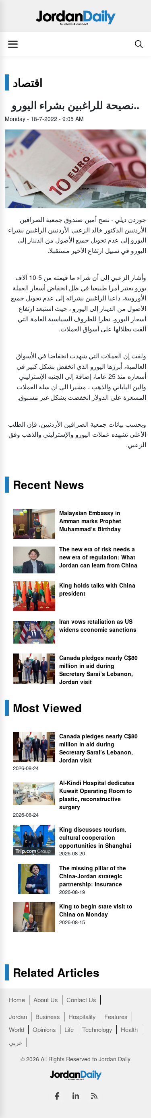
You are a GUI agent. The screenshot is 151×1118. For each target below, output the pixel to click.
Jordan (18, 1016)
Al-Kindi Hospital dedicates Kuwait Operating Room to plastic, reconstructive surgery (96, 795)
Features (116, 1016)
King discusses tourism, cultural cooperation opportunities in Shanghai (95, 837)
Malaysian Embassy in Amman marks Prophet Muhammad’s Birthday (90, 521)
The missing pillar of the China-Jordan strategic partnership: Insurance (92, 876)
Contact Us (81, 999)
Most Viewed (47, 707)
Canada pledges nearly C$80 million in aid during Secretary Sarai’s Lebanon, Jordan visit (98, 670)
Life (69, 1029)
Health (129, 1029)
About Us (45, 999)
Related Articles (56, 972)
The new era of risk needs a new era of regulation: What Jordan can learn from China (98, 557)
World (16, 1029)
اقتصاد (28, 82)
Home (17, 999)
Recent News (48, 484)
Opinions (44, 1029)
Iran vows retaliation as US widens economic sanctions (98, 625)
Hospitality (82, 1016)
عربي (16, 1042)
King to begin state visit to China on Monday (95, 910)
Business (47, 1016)
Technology (97, 1029)
